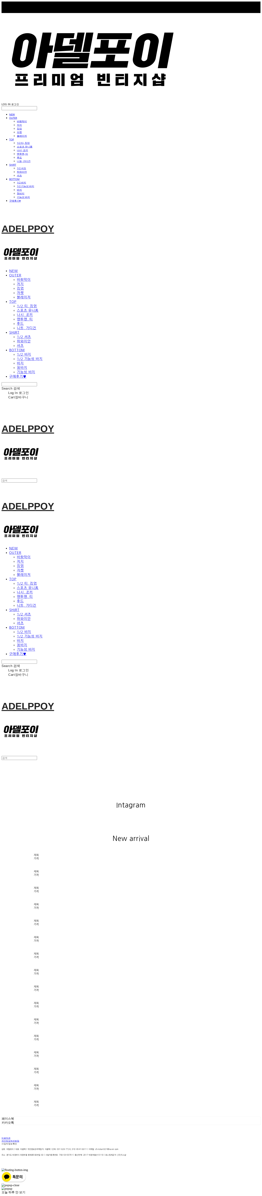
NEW (12, 114)
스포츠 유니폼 (24, 146)
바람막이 (22, 121)
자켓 (19, 132)
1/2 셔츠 (21, 168)
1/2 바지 (21, 182)
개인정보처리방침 (10, 1141)
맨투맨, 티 (22, 154)
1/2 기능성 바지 (25, 186)
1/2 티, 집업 (23, 143)
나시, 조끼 (22, 150)
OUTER (13, 118)
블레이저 (22, 136)
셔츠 (19, 175)
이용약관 (6, 1138)
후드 (19, 157)
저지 (19, 125)
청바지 (20, 193)
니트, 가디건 (23, 161)
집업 (19, 128)
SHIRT (12, 164)
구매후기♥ (15, 200)
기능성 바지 (23, 197)
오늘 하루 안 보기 (13, 1192)
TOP (11, 139)
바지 (19, 190)
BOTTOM (14, 179)
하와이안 (22, 172)
